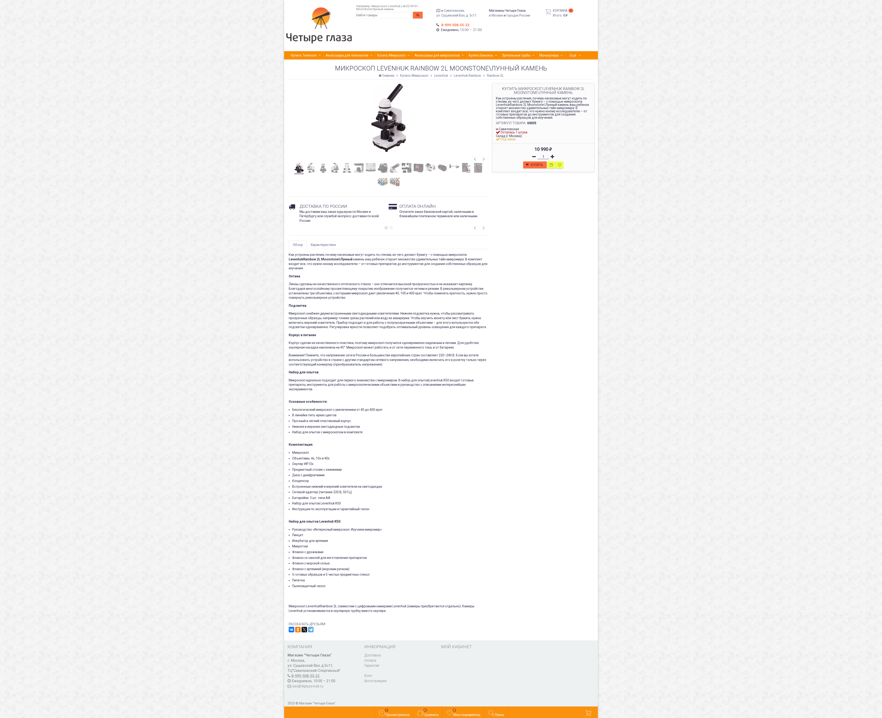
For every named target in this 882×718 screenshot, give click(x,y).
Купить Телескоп (304, 55)
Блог (368, 675)
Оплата (370, 660)
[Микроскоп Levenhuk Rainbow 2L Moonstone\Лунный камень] (388, 151)
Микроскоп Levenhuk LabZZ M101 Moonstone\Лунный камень (387, 7)
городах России (518, 15)
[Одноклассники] (298, 629)
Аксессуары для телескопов (347, 55)
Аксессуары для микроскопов (437, 55)
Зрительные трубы (516, 55)
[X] (304, 629)
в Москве (496, 15)
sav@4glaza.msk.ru (307, 686)
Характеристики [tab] (323, 245)
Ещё (573, 55)
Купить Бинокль (481, 55)
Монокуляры (549, 55)
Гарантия (371, 665)
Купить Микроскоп (391, 55)
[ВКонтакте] (291, 629)
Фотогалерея (375, 681)
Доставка (372, 655)
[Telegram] (311, 629)
